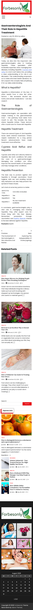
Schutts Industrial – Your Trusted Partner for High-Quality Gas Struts (19, 462)
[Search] (30, 17)
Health (11, 224)
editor (23, 36)
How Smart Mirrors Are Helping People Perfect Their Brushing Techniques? (15, 279)
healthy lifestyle (19, 218)
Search (4, 401)
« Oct (16, 599)
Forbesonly (18, 605)
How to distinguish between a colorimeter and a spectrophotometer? (16, 441)
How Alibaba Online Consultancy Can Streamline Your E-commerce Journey (20, 487)
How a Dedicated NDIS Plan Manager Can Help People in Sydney (20, 475)
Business (12, 458)
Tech (2, 437)
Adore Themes (17, 607)
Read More (4, 455)
